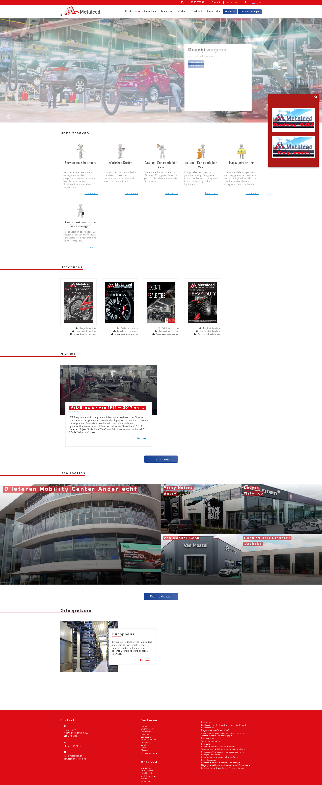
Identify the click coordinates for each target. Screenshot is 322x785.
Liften (143, 747)
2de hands (197, 11)
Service (144, 778)
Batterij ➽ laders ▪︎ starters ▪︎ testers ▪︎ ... (219, 746)
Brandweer (146, 742)
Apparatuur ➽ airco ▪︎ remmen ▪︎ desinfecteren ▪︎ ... (224, 732)
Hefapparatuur (208, 738)
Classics (144, 750)
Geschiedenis (147, 773)
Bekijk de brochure (88, 328)
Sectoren (148, 11)
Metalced (212, 11)
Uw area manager (250, 11)
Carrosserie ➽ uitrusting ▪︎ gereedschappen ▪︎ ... (222, 751)
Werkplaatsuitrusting (210, 741)
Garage (144, 725)
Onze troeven (147, 770)
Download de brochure (86, 331)
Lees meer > (196, 62)
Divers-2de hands (149, 739)
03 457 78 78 (75, 745)
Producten (131, 11)
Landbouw (145, 744)
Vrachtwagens (147, 728)
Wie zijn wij (146, 767)
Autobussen (146, 731)
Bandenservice (147, 734)
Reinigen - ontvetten (210, 754)
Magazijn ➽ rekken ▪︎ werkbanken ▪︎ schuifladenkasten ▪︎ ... (228, 765)
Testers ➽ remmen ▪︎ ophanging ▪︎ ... (217, 735)
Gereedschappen (208, 759)
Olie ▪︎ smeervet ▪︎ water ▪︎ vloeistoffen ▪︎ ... (220, 757)
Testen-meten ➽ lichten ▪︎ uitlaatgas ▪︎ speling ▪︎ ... (224, 749)
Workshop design (148, 775)
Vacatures (145, 781)
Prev (9, 116)
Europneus (123, 634)
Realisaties (166, 11)
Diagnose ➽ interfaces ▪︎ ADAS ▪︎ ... (217, 730)
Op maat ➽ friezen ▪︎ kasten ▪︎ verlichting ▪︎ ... (221, 762)
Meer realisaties (161, 596)
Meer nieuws (161, 459)
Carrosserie (146, 736)
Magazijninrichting (149, 752)
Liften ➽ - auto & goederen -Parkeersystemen (223, 767)
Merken (182, 11)
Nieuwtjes (230, 11)
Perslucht (205, 743)
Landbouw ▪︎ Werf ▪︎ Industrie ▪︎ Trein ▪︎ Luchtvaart (223, 724)
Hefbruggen (206, 722)
